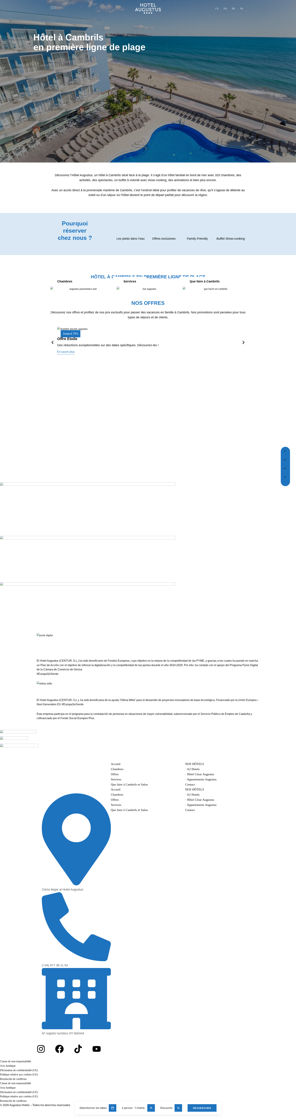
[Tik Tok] (78, 1049)
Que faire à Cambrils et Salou (129, 784)
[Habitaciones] (81, 289)
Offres (115, 774)
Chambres (117, 769)
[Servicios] (148, 289)
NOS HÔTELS (194, 764)
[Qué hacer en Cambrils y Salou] (214, 289)
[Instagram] (41, 1049)
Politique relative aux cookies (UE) (19, 1074)
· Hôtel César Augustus (199, 774)
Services (116, 779)
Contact (190, 784)
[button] (66, 351)
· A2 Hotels (192, 769)
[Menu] (53, 7)
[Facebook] (59, 1049)
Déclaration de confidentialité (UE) (19, 1070)
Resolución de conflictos (13, 1078)
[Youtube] (96, 1049)
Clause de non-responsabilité (15, 1061)
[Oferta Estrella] (148, 342)
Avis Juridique (8, 1065)
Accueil (115, 764)
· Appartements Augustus (201, 779)
